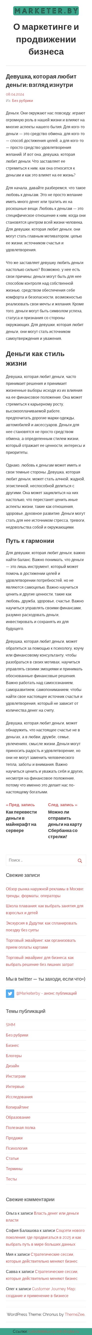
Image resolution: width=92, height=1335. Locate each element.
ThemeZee (74, 1314)
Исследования (19, 1097)
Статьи (12, 1158)
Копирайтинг (17, 1107)
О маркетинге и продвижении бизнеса (46, 39)
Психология (16, 1148)
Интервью (15, 1086)
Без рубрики (22, 100)
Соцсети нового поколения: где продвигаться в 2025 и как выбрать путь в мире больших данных (45, 1237)
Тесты (11, 1179)
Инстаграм (16, 1076)
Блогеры (14, 1055)
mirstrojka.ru (67, 1331)
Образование (18, 1117)
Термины (14, 1168)
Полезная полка (20, 1127)
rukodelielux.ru (41, 1331)
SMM (10, 1024)
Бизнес (12, 1045)
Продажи (14, 1138)
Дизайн (12, 1066)
